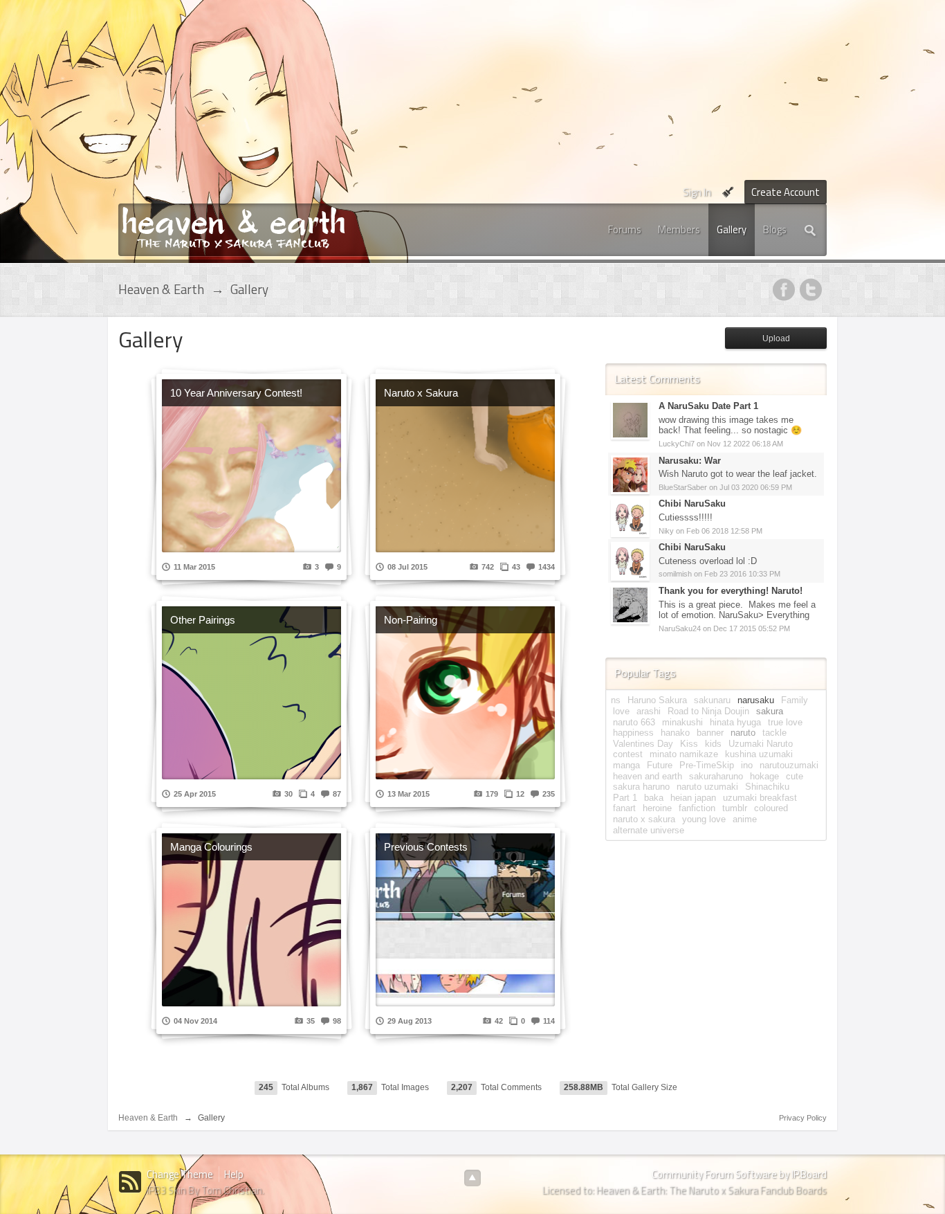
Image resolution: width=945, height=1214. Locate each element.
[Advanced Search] (811, 229)
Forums (624, 229)
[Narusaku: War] (630, 474)
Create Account (785, 192)
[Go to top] (472, 1178)
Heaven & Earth (148, 1118)
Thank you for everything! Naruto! (730, 591)
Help (234, 1174)
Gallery (731, 229)
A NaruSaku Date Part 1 (708, 406)
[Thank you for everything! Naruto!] (630, 604)
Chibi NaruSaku (692, 503)
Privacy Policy (803, 1118)
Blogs (775, 229)
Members (679, 229)
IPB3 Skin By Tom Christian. (205, 1190)
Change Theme (180, 1174)
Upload (776, 338)
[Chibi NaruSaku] (630, 517)
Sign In (697, 192)
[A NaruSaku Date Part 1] (630, 420)
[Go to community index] (233, 226)
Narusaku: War (690, 460)
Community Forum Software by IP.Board (739, 1174)
